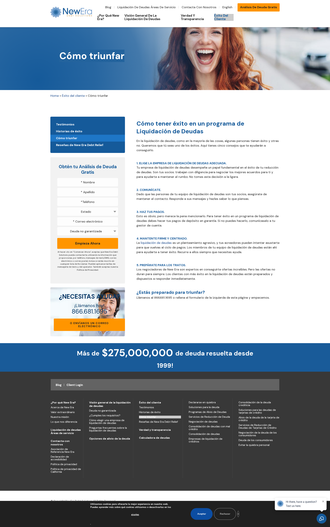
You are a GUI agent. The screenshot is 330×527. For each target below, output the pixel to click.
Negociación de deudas (203, 421)
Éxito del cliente (73, 96)
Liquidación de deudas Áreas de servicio (146, 7)
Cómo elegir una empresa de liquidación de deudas (106, 422)
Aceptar (201, 513)
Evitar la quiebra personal (254, 445)
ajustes (135, 514)
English (227, 7)
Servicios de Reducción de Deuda (209, 417)
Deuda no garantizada (102, 410)
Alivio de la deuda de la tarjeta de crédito (259, 419)
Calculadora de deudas (154, 438)
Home (54, 96)
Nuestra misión (60, 417)
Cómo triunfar (66, 138)
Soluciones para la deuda (204, 407)
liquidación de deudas (156, 243)
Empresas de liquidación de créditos (205, 440)
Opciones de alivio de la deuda (109, 438)
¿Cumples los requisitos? (104, 415)
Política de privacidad (64, 464)
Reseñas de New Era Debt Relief (79, 145)
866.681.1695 (89, 311)
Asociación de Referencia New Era (62, 450)
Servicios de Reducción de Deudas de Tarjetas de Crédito (258, 426)
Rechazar (225, 513)
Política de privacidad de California (66, 470)
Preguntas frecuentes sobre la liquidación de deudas (108, 429)
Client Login (75, 385)
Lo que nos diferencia (64, 422)
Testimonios (65, 124)
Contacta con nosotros (199, 7)
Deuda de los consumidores (256, 440)
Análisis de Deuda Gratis (258, 7)
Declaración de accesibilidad (60, 458)
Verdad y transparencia (155, 430)
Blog (108, 7)
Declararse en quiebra (202, 402)
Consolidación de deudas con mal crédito (209, 428)
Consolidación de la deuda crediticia (255, 404)
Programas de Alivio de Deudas (208, 412)
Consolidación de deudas (204, 434)
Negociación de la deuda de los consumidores (258, 434)
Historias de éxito (69, 131)
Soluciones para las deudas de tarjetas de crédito (257, 411)
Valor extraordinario (63, 412)
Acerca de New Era (62, 407)
